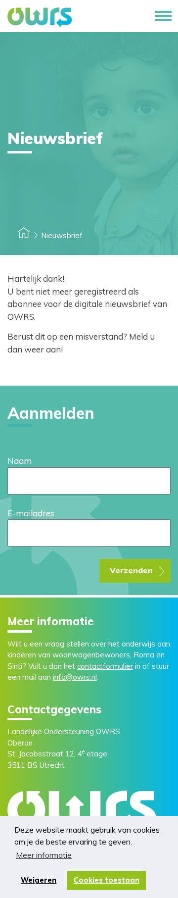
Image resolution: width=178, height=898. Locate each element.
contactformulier (105, 666)
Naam (19, 460)
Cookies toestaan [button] (106, 880)
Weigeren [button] (38, 880)
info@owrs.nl (75, 677)
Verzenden (131, 570)
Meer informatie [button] (44, 855)
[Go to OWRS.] (24, 235)
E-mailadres (30, 513)
